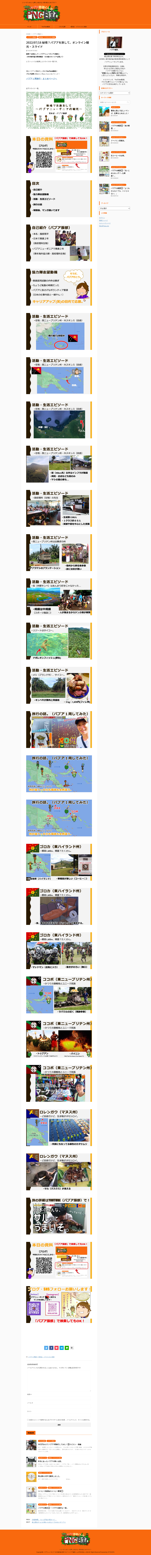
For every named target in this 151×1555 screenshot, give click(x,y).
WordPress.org (104, 226)
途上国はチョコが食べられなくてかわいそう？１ (49, 1522)
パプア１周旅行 (33, 1357)
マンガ (29, 26)
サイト (29, 1411)
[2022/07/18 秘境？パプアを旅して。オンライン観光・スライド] (62, 1348)
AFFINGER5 (111, 1552)
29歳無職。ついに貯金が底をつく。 (44, 1520)
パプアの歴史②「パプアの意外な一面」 (53, 1508)
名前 (29, 1394)
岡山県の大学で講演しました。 (49, 1476)
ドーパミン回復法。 (118, 141)
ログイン (102, 218)
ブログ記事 (62, 26)
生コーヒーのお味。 (118, 156)
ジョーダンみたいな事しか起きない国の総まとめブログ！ (75, 1549)
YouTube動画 (46, 26)
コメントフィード (105, 223)
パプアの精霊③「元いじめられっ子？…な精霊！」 (120, 173)
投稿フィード (103, 220)
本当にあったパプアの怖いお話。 (50, 1461)
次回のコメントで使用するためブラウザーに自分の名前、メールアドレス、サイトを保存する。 (60, 1420)
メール (30, 1403)
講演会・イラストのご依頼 (79, 26)
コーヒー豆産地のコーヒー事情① (50, 1491)
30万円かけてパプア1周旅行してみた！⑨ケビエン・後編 (59, 1444)
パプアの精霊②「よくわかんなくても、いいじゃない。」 (120, 191)
